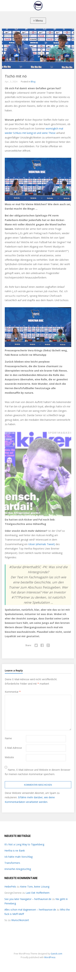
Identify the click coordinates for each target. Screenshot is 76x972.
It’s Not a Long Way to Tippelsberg (24, 844)
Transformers (12, 862)
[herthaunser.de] (38, 5)
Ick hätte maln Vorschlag (18, 856)
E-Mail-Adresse (13, 747)
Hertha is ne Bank (14, 850)
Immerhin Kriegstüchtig (17, 869)
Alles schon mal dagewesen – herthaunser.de (30, 909)
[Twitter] (36, 645)
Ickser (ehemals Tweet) (41, 544)
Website (9, 757)
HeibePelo (10, 886)
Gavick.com (56, 953)
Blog (33, 81)
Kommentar (13, 691)
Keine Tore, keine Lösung (34, 886)
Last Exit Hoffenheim (37, 892)
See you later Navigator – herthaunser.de (27, 899)
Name (8, 738)
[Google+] (48, 645)
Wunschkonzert (20, 920)
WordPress (49, 957)
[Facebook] (42, 645)
